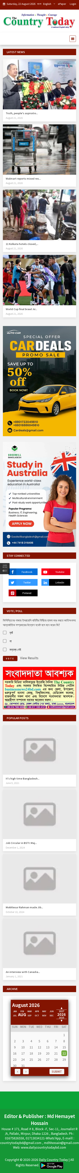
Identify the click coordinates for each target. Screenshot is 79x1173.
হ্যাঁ (11, 632)
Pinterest (26, 593)
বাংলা (39, 4)
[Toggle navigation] (71, 38)
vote (10, 658)
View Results (29, 658)
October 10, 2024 (15, 911)
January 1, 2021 (14, 976)
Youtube (59, 571)
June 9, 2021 (12, 782)
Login (73, 4)
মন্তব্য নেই (15, 649)
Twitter (27, 582)
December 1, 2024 (15, 847)
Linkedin (59, 582)
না (11, 641)
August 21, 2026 (14, 117)
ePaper (62, 4)
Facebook (27, 571)
